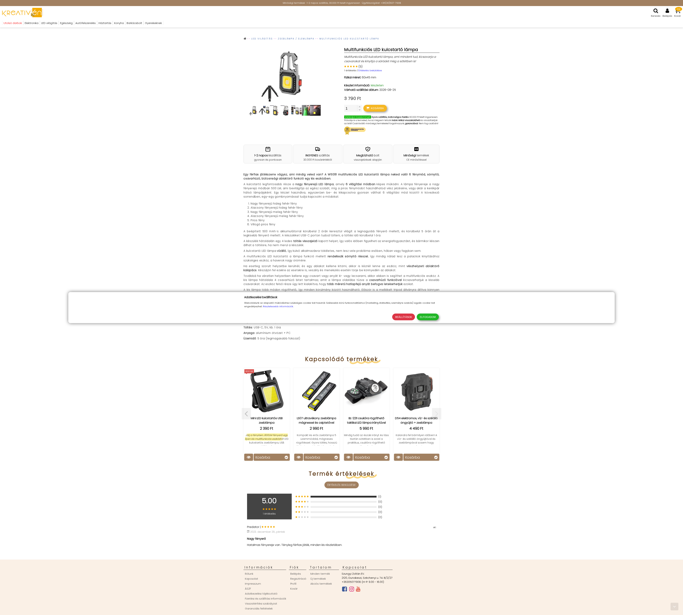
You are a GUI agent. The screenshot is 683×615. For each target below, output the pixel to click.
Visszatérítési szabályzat (261, 603)
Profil (293, 584)
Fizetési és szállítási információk (265, 598)
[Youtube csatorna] (358, 589)
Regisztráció (298, 579)
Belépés (295, 574)
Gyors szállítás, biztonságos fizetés (390, 117)
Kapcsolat (251, 579)
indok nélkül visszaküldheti (406, 120)
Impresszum (253, 584)
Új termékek (318, 579)
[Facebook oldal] (344, 590)
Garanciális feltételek (259, 608)
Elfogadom (428, 316)
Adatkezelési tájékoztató (261, 593)
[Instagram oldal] (351, 590)
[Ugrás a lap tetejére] (674, 606)
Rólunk (249, 574)
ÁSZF (248, 588)
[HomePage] (21, 12)
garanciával (411, 123)
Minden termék (320, 574)
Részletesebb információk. (278, 306)
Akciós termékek (321, 584)
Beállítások (403, 316)
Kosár (294, 588)
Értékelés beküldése (370, 70)
